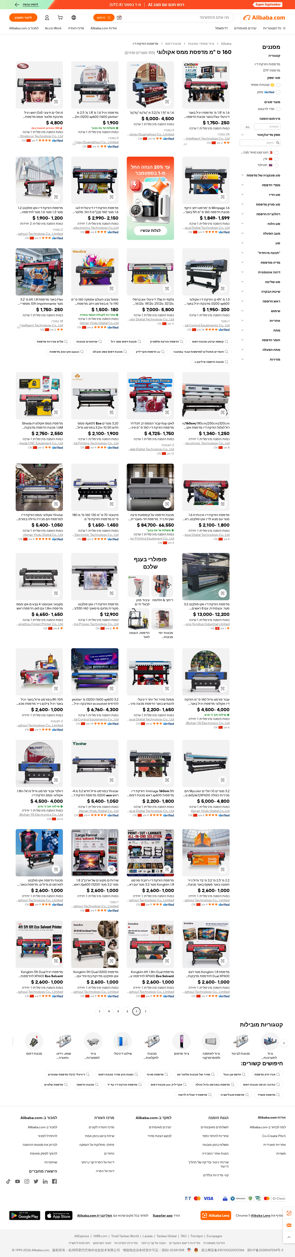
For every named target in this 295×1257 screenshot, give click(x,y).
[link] (289, 1213)
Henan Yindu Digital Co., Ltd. (43, 535)
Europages (214, 1236)
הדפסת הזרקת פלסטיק (164, 341)
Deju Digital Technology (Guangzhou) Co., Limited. (150, 134)
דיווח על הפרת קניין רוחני (97, 1162)
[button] (119, 17)
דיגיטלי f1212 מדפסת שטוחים (66, 1074)
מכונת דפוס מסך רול (124, 341)
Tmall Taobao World (125, 1236)
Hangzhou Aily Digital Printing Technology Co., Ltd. (94, 443)
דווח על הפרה (105, 1171)
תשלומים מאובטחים (215, 1127)
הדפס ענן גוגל (232, 1074)
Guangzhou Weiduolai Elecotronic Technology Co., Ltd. (206, 443)
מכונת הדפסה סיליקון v (209, 362)
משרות (281, 1153)
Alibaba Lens (260, 1215)
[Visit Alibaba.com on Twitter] (36, 1181)
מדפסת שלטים (53, 1084)
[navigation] (260, 528)
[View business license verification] (189, 1250)
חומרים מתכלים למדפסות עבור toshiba (199, 351)
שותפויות (50, 1162)
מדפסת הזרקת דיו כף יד (122, 1084)
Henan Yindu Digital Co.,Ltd (99, 323)
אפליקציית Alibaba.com (94, 1215)
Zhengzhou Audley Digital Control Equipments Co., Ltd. (206, 325)
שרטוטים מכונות (87, 341)
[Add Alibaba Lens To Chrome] (216, 1215)
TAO (183, 1236)
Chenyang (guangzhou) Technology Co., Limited (39, 234)
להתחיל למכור (47, 1136)
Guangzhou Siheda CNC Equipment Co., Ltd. (39, 443)
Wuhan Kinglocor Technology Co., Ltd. (39, 136)
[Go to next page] (99, 1011)
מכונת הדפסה (85, 1084)
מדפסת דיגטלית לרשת (192, 1094)
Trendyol (196, 1236)
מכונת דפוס (173, 43)
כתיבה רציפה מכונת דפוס (259, 1084)
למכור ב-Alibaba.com (42, 1127)
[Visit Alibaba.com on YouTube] (17, 1181)
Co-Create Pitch (274, 1136)
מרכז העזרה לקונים (101, 1127)
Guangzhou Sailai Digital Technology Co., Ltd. (150, 449)
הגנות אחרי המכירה (215, 1153)
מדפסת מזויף (155, 1074)
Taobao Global (166, 1236)
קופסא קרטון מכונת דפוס (208, 341)
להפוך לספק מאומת (43, 1153)
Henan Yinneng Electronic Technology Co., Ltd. (94, 535)
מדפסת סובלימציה (232, 1094)
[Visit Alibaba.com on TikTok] (8, 1181)
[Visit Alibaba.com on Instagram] (27, 1181)
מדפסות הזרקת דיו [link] (145, 43)
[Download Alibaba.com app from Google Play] (24, 1215)
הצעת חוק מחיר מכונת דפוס (115, 1074)
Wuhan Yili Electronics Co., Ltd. (208, 723)
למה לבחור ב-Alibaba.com (268, 1127)
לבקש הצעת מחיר (159, 1136)
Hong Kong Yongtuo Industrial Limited (206, 624)
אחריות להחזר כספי (215, 1136)
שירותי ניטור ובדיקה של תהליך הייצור (208, 1164)
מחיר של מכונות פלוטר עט (193, 1074)
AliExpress (81, 1236)
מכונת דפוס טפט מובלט (108, 351)
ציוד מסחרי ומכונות (201, 43)
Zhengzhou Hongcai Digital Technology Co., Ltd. (206, 228)
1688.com (100, 1236)
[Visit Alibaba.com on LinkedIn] (45, 1181)
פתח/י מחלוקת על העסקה (96, 1145)
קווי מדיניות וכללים (216, 1175)
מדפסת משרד (266, 1094)
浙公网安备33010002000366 (222, 1250)
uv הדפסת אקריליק (148, 351)
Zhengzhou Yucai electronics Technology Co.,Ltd (94, 228)
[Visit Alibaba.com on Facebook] (54, 1181)
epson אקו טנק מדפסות (64, 351)
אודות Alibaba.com (272, 1117)
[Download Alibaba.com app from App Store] (59, 1215)
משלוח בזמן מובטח (216, 1145)
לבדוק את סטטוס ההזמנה (40, 1145)
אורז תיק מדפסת (264, 1074)
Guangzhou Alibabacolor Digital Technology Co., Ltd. (150, 319)
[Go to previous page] (146, 1011)
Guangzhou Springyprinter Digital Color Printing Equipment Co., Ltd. (150, 538)
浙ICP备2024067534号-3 (265, 1250)
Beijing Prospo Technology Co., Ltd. (94, 624)
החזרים (109, 1153)
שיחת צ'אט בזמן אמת (99, 1136)
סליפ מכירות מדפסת (50, 341)
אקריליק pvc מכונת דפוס (166, 1084)
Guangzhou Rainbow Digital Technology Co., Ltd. (206, 535)
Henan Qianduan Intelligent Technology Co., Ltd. (206, 138)
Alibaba (226, 43)
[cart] (59, 18)
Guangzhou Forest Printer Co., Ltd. (39, 624)
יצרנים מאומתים (160, 1127)
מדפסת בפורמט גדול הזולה (212, 1084)
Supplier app (163, 1215)
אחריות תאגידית (274, 1145)
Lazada (148, 1236)
